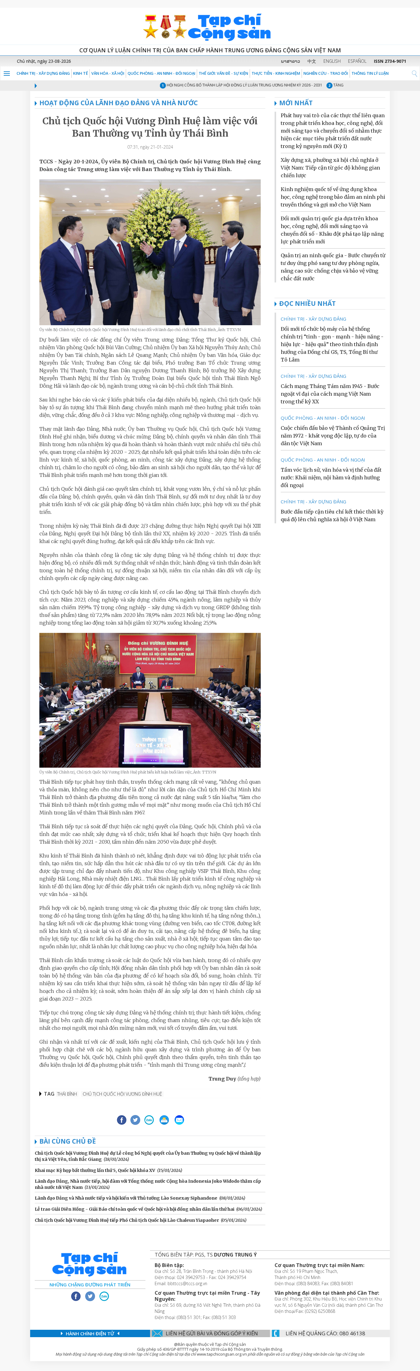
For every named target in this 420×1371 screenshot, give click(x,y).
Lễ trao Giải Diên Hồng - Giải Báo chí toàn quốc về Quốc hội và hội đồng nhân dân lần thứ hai (134, 1209)
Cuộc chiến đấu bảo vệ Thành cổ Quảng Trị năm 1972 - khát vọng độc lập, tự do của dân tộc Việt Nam (333, 435)
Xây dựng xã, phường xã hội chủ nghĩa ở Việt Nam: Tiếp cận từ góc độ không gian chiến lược (330, 167)
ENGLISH (332, 61)
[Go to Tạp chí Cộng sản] (210, 26)
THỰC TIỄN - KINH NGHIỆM (276, 73)
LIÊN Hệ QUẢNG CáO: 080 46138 (325, 1333)
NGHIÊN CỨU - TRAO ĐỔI (325, 73)
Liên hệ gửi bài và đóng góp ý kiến (212, 1333)
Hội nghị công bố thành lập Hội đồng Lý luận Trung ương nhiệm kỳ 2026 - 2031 (228, 85)
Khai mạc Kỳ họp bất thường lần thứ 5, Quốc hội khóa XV (95, 1170)
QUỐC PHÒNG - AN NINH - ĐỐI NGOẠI (161, 73)
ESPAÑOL (357, 61)
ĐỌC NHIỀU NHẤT (307, 303)
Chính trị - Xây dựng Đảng (43, 73)
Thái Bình (67, 1094)
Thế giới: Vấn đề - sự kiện (223, 73)
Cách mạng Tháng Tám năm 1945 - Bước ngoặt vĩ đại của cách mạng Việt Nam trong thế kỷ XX (330, 394)
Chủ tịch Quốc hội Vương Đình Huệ (122, 1094)
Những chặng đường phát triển (90, 1284)
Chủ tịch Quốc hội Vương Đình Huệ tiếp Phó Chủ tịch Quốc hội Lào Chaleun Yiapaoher (127, 1220)
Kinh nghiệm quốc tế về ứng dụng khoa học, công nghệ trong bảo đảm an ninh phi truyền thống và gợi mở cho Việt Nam (333, 197)
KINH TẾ (80, 73)
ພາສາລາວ (290, 61)
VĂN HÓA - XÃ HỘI (107, 73)
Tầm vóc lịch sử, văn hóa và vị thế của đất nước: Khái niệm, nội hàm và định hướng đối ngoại (331, 477)
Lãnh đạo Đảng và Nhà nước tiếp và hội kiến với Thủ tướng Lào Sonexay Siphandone (126, 1198)
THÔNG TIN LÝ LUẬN (370, 73)
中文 (311, 61)
